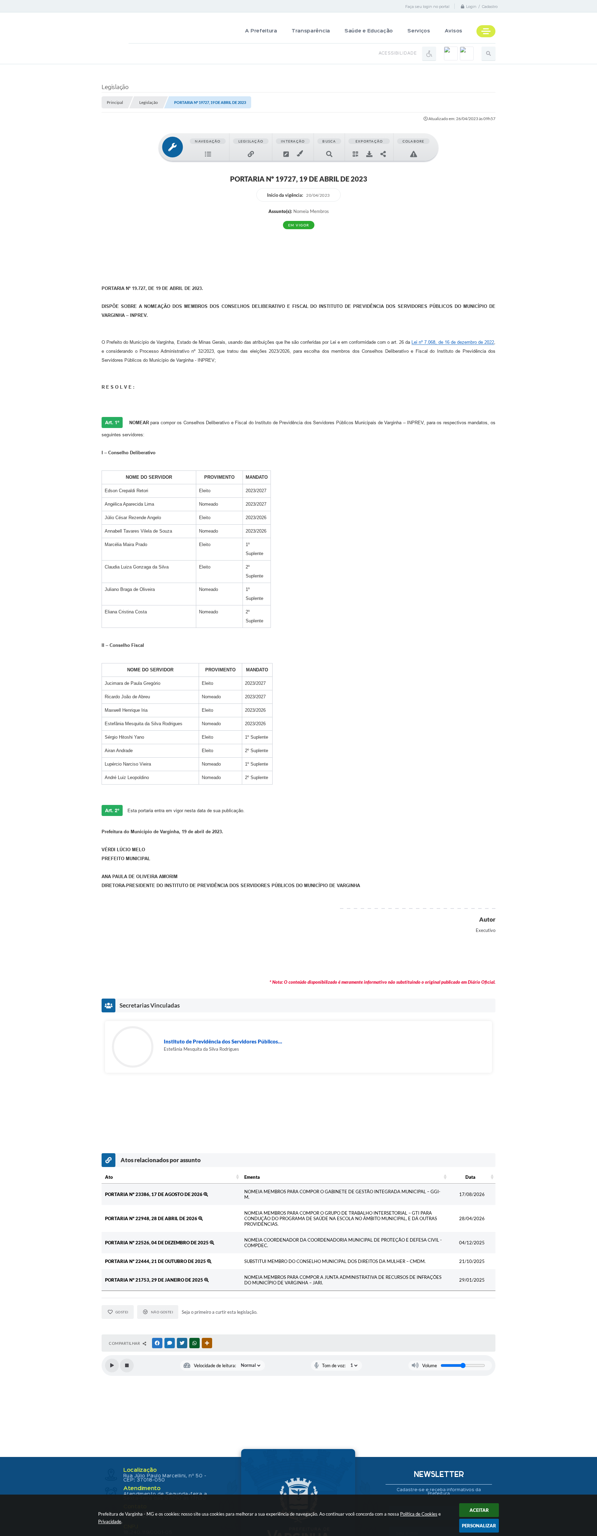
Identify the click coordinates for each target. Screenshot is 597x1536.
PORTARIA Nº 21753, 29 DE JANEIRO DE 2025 (154, 1280)
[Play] (112, 1365)
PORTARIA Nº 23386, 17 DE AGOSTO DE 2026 (154, 1194)
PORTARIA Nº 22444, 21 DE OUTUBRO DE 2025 (156, 1261)
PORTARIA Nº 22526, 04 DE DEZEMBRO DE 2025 (157, 1242)
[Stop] (127, 1365)
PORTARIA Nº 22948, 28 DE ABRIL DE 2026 (151, 1218)
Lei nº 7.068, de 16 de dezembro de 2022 (452, 342)
